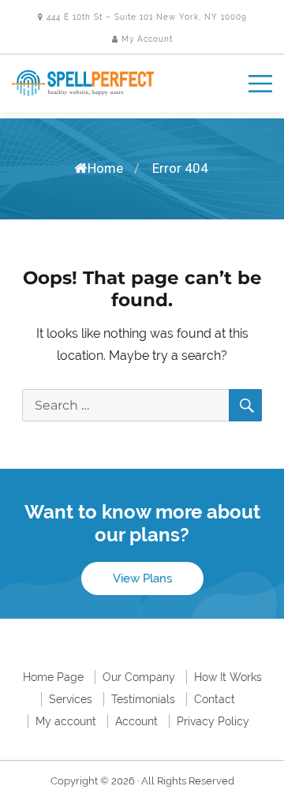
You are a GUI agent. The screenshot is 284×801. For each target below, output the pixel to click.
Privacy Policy (213, 721)
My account (66, 721)
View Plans (142, 578)
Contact (214, 699)
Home (105, 168)
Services (70, 699)
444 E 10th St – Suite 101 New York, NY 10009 (145, 17)
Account (136, 721)
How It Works (228, 677)
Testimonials (143, 699)
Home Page (53, 677)
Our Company (139, 677)
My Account (145, 39)
